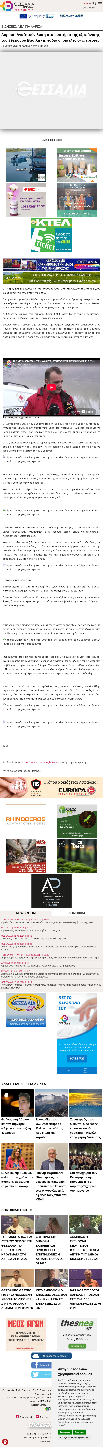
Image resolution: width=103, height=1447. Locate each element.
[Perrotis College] (77, 200)
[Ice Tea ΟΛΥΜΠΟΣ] (77, 856)
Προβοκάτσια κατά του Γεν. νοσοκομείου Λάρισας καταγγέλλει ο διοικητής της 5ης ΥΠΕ (47, 921)
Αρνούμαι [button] (79, 1432)
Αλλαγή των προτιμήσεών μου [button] (74, 1437)
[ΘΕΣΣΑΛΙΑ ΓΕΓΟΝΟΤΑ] (51, 265)
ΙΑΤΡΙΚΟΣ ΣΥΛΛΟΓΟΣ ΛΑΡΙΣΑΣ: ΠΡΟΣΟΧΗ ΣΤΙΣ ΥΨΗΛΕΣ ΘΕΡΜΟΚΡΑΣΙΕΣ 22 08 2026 (85, 1299)
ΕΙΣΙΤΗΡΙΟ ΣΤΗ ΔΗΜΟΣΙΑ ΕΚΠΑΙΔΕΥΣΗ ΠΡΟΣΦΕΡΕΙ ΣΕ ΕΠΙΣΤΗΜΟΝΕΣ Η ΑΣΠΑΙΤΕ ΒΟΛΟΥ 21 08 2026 (50, 1250)
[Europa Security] (51, 787)
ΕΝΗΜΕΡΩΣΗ (40, 1405)
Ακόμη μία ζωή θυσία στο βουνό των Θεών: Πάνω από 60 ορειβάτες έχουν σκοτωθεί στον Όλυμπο (48, 947)
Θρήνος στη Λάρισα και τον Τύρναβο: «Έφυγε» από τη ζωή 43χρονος (38, 964)
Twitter (44, 1417)
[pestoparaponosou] (77, 1033)
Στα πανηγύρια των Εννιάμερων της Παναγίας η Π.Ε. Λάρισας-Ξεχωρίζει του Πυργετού (83, 1181)
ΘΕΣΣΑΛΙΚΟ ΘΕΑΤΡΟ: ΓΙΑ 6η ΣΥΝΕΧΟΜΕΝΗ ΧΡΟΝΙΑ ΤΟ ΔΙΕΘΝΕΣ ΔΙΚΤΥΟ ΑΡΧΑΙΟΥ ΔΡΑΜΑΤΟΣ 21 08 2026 (17, 1299)
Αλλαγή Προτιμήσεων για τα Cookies (31, 1398)
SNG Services (42, 1390)
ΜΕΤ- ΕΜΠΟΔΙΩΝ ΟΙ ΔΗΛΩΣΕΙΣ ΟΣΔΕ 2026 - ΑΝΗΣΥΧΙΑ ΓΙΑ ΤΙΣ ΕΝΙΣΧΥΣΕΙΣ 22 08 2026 (51, 1299)
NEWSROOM (26, 913)
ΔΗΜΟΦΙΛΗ (77, 913)
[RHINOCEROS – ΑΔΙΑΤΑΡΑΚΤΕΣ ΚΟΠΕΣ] (26, 821)
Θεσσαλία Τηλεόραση (16, 1390)
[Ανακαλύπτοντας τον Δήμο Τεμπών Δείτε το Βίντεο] (26, 165)
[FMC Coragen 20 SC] (26, 200)
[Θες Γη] (77, 821)
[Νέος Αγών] (26, 1334)
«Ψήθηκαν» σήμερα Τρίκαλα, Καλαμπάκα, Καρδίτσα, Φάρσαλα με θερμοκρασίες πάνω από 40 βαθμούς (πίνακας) (51, 985)
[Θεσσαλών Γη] (51, 278)
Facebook (26, 1417)
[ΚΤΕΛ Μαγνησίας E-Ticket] (51, 235)
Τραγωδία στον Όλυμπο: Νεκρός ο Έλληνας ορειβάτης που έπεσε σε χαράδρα (49, 1128)
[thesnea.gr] (77, 1334)
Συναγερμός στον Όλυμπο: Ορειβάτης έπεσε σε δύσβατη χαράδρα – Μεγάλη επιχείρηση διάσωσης (85, 1128)
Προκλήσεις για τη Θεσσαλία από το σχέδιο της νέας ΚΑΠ (31, 929)
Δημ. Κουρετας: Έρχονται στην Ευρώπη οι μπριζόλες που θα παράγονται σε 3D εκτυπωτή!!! (50, 956)
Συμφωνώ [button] (65, 1432)
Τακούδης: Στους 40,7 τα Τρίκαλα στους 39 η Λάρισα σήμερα (33, 937)
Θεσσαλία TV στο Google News (40, 762)
